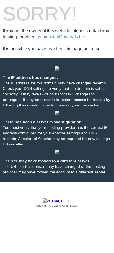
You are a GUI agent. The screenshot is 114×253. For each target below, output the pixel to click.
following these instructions (26, 105)
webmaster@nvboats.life (61, 37)
